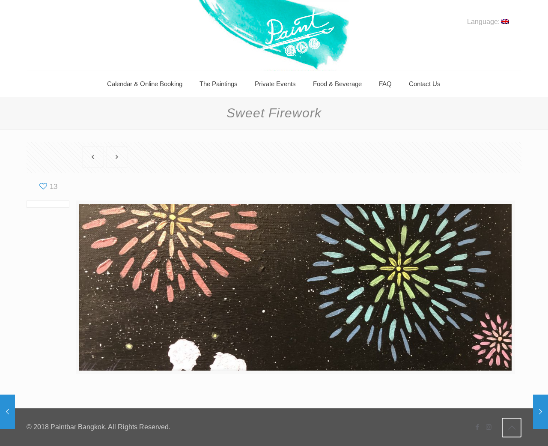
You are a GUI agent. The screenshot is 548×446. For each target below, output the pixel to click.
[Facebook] (477, 427)
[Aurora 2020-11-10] (540, 412)
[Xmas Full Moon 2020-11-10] (7, 412)
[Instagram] (488, 427)
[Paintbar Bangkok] (273, 35)
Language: (484, 21)
